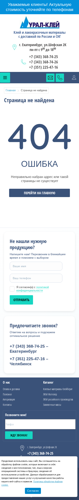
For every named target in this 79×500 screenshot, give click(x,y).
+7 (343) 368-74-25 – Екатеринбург (29, 349)
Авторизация (9, 399)
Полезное (7, 394)
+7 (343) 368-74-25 (43, 56)
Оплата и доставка (11, 389)
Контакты (7, 405)
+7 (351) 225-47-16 (43, 67)
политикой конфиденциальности (32, 289)
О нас (6, 382)
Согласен (33, 490)
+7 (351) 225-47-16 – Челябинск (29, 361)
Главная (11, 90)
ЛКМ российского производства (58, 399)
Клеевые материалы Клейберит (58, 389)
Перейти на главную (39, 193)
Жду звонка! (18, 435)
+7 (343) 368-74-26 (43, 62)
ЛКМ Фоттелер (50, 394)
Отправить (21, 299)
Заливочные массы (52, 405)
